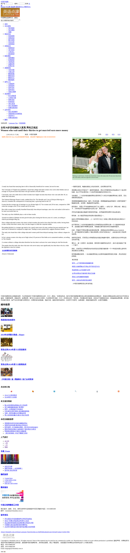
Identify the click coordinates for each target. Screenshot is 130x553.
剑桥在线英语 (13, 107)
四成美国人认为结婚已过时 (81, 270)
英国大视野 (12, 92)
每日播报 (11, 30)
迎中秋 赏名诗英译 (11, 470)
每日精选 (11, 28)
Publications (44, 532)
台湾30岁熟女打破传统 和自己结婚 (83, 273)
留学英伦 (11, 90)
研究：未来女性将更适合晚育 (82, 280)
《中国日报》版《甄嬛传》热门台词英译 (17, 379)
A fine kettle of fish (10, 480)
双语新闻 (11, 36)
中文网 (8, 7)
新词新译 (11, 54)
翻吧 (6, 119)
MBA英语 (11, 104)
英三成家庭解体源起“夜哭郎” (14, 407)
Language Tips (13, 123)
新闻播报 (11, 58)
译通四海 (8, 68)
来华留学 (11, 86)
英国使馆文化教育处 (15, 113)
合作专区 (8, 109)
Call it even (8, 481)
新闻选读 (11, 38)
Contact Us (60, 532)
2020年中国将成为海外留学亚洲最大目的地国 (20, 527)
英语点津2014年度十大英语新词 (13, 350)
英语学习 (11, 115)
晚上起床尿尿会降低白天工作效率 (16, 405)
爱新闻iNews (20, 7)
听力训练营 (12, 96)
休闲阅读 (11, 44)
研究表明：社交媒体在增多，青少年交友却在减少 (21, 427)
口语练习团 (12, 98)
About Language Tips (23, 532)
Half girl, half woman (11, 483)
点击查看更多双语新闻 (9, 250)
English (3, 7)
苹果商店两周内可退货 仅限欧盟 (15, 431)
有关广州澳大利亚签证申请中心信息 (17, 521)
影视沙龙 (11, 66)
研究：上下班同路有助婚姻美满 (82, 263)
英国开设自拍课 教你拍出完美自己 (16, 425)
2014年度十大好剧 (11, 397)
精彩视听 (8, 56)
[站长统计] (3, 552)
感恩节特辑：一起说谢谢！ (14, 468)
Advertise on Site (35, 532)
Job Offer (67, 532)
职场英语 (11, 102)
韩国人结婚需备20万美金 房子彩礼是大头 (86, 266)
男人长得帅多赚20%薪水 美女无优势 (17, 415)
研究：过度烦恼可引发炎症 (14, 409)
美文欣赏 (11, 42)
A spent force (9, 478)
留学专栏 (11, 88)
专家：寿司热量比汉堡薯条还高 (15, 413)
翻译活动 (11, 76)
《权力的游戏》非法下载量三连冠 (16, 433)
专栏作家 (11, 70)
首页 (6, 24)
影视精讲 (11, 60)
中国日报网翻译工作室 (10, 505)
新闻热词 (11, 48)
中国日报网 (4, 1)
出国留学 (11, 84)
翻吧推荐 (4, 474)
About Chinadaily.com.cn (8, 532)
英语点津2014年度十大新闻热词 (13, 364)
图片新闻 (11, 40)
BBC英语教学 (13, 105)
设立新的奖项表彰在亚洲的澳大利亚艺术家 (19, 523)
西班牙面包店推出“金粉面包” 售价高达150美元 (20, 429)
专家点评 (11, 72)
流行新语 (11, 50)
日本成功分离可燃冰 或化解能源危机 (17, 411)
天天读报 (8, 26)
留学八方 (8, 82)
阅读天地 (8, 34)
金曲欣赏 (11, 64)
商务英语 (11, 100)
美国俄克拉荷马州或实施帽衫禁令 (16, 423)
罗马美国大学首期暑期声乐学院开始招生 (18, 519)
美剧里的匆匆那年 (8, 320)
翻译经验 (11, 74)
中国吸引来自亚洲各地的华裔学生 (16, 525)
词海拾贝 (8, 46)
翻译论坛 (27, 7)
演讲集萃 (11, 62)
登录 (26, 3)
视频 (9, 32)
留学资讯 (4, 515)
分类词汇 (11, 52)
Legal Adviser (52, 532)
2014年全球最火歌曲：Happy (12, 335)
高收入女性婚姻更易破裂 (80, 277)
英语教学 (8, 94)
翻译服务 (11, 80)
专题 (5, 451)
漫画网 (13, 7)
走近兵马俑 (8, 466)
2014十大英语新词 (11, 395)
